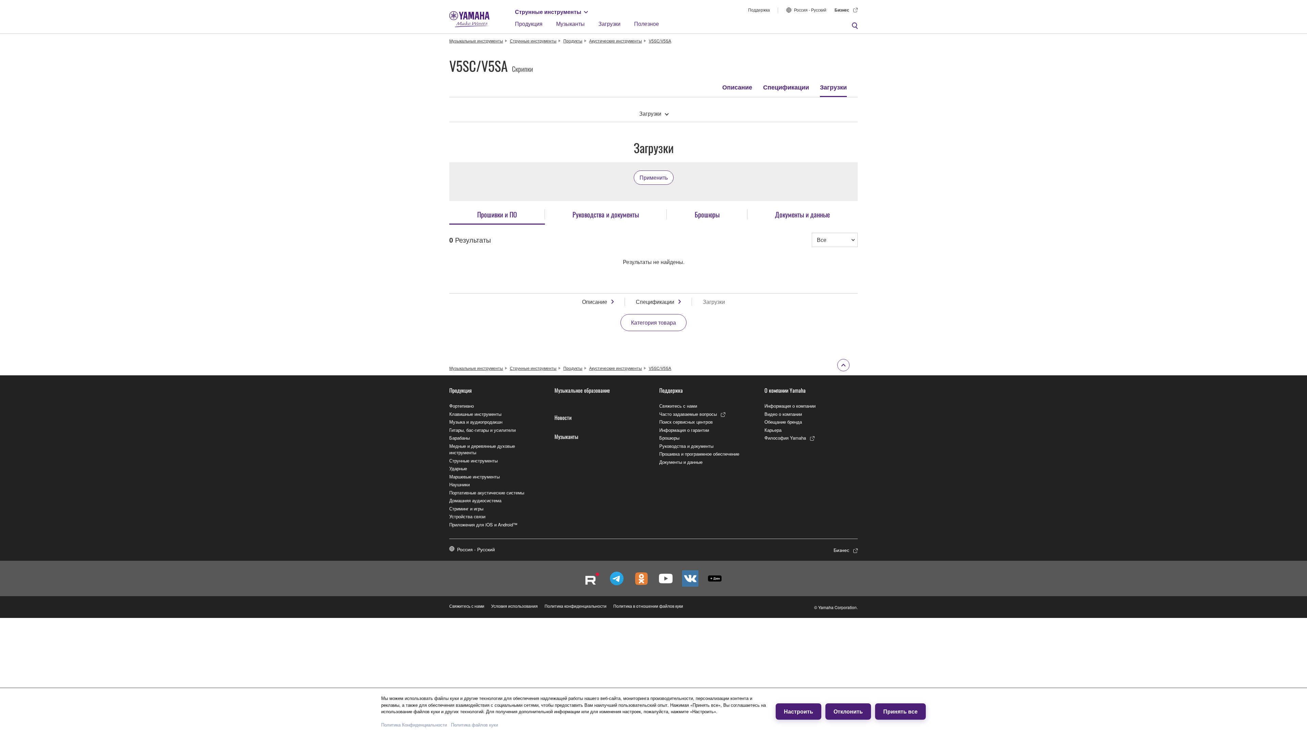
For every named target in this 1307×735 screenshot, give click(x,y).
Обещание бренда (783, 422)
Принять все (900, 711)
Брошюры (669, 438)
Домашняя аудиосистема (475, 500)
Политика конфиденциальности (576, 606)
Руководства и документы (686, 446)
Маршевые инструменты (474, 476)
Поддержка (759, 10)
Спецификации (786, 87)
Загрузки (609, 24)
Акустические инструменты (615, 41)
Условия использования (514, 606)
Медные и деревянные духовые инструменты (482, 449)
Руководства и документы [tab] (605, 214)
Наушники (459, 484)
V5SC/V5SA (660, 41)
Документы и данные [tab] (802, 214)
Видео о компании (783, 414)
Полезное (646, 24)
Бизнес (842, 10)
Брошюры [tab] (707, 214)
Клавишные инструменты (475, 414)
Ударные (458, 468)
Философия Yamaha (785, 438)
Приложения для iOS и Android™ (483, 524)
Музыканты (570, 24)
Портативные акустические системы (486, 492)
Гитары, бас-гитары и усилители (482, 430)
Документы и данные (681, 462)
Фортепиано (461, 406)
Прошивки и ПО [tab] (497, 214)
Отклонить (848, 711)
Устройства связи (467, 516)
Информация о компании (790, 406)
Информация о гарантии (684, 430)
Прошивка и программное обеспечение (699, 454)
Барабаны (459, 438)
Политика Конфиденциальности (414, 724)
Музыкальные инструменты (476, 41)
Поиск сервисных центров (686, 422)
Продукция (529, 24)
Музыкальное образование (582, 390)
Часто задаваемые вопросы (688, 414)
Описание (737, 87)
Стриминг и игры (466, 508)
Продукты (572, 41)
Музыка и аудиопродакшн (475, 422)
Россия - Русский (810, 10)
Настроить (798, 711)
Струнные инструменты (548, 12)
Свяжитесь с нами (678, 406)
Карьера (772, 430)
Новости (562, 417)
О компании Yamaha (785, 390)
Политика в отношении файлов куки (648, 606)
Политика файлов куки (474, 724)
